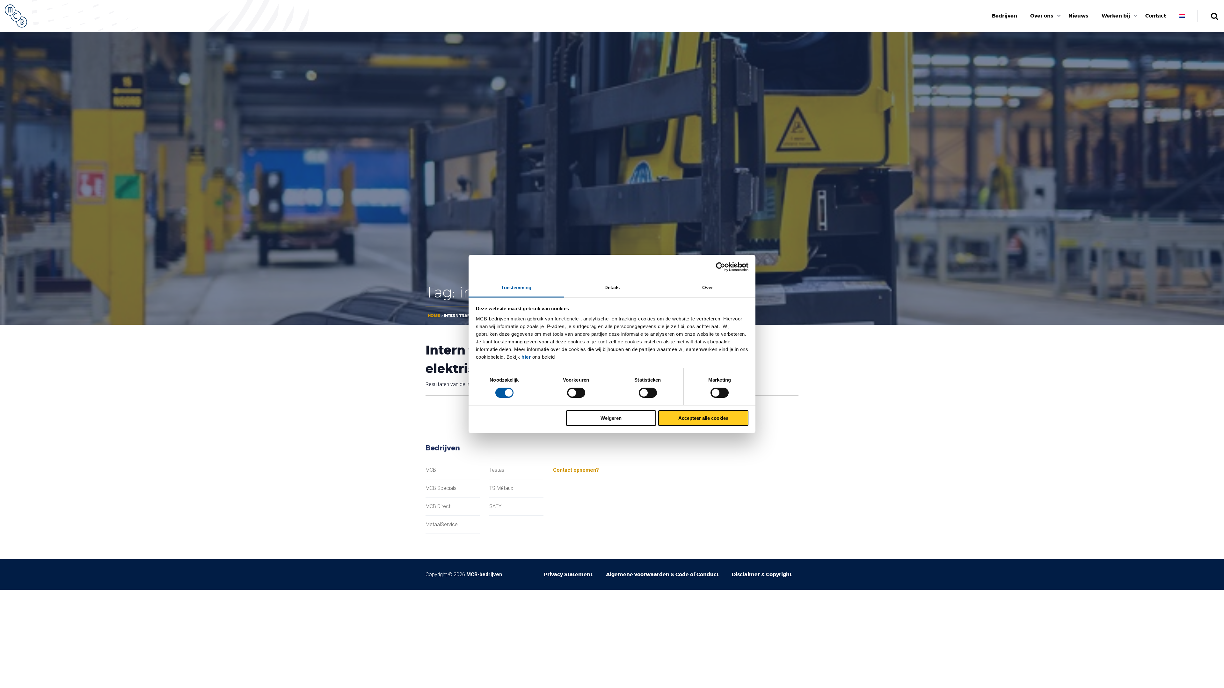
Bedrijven (1004, 15)
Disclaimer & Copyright (762, 574)
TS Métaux (501, 488)
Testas (496, 470)
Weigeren (611, 418)
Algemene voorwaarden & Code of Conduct (662, 574)
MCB (431, 470)
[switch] (576, 393)
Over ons (1041, 15)
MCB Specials (441, 488)
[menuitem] (1004, 16)
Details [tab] (612, 287)
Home (434, 315)
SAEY (495, 506)
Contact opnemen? (576, 470)
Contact (1155, 15)
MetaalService (442, 524)
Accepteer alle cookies (703, 418)
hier (526, 357)
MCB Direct (438, 506)
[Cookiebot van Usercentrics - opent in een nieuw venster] (720, 267)
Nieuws (1078, 15)
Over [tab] (707, 287)
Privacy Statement (568, 574)
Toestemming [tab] (516, 287)
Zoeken (1214, 16)
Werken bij (1116, 15)
